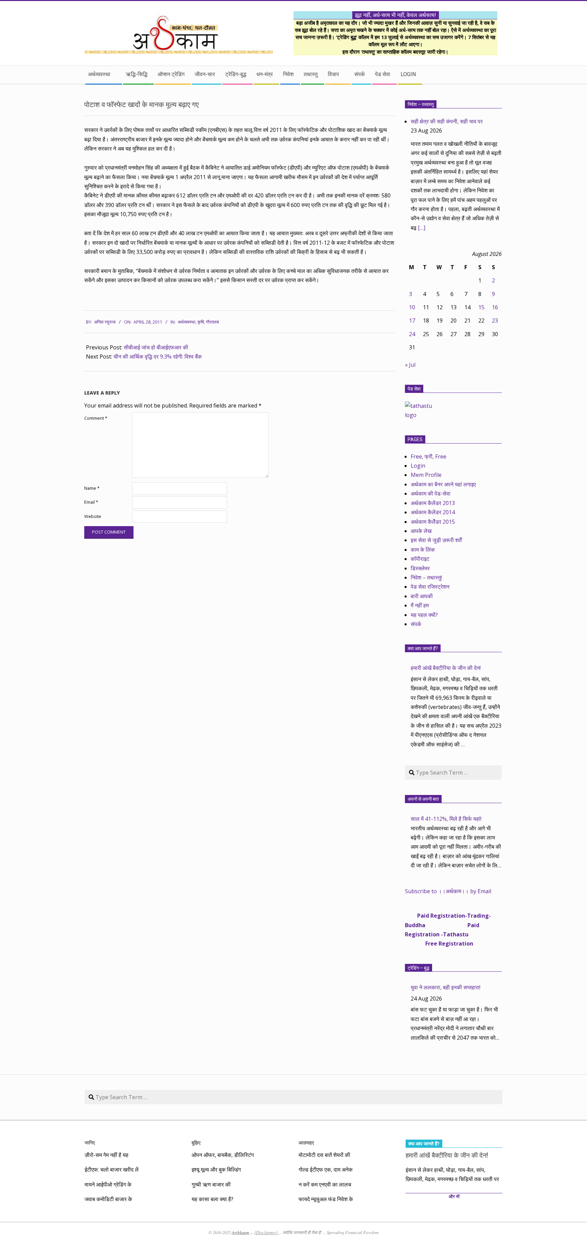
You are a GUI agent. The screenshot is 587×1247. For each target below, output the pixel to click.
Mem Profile (426, 475)
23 (495, 320)
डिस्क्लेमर (420, 568)
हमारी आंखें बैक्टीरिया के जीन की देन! (446, 668)
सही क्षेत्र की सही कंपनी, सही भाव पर (447, 121)
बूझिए (196, 1142)
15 (481, 307)
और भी (454, 1196)
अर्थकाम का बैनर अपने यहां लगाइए (443, 484)
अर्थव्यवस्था (186, 322)
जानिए (90, 1142)
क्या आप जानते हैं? (423, 648)
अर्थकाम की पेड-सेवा (430, 493)
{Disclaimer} (266, 1232)
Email (91, 502)
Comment (95, 418)
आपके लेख (421, 531)
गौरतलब (212, 322)
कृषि (200, 322)
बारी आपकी (422, 596)
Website (92, 516)
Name (92, 488)
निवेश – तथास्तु (421, 104)
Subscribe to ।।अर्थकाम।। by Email (448, 891)
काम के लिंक (423, 549)
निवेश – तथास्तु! (426, 577)
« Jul (410, 364)
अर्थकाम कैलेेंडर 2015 (433, 521)
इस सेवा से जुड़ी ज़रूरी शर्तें (436, 540)
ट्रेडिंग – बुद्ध (418, 968)
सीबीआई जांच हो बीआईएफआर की (156, 347)
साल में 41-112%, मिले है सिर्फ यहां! (446, 818)
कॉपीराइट (420, 558)
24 (412, 334)
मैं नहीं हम (420, 605)
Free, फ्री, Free (428, 456)
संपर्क (416, 624)
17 (412, 320)
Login (418, 465)
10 (412, 307)
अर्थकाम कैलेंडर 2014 (433, 512)
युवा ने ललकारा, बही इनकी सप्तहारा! (445, 987)
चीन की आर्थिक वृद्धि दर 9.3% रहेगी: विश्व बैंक (157, 356)
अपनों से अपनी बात (423, 799)
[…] (421, 227)
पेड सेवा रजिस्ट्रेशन (430, 586)
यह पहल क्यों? (424, 615)
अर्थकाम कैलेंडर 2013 (433, 503)
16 (495, 307)
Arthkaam (240, 1232)
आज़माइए (306, 1142)
